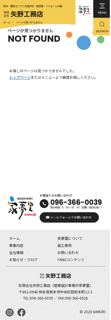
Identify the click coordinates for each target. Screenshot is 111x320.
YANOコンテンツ (70, 259)
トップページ (19, 77)
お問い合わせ (68, 252)
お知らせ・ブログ (23, 259)
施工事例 (64, 245)
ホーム (6, 22)
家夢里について (69, 238)
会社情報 (16, 252)
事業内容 (16, 245)
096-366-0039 (76, 202)
